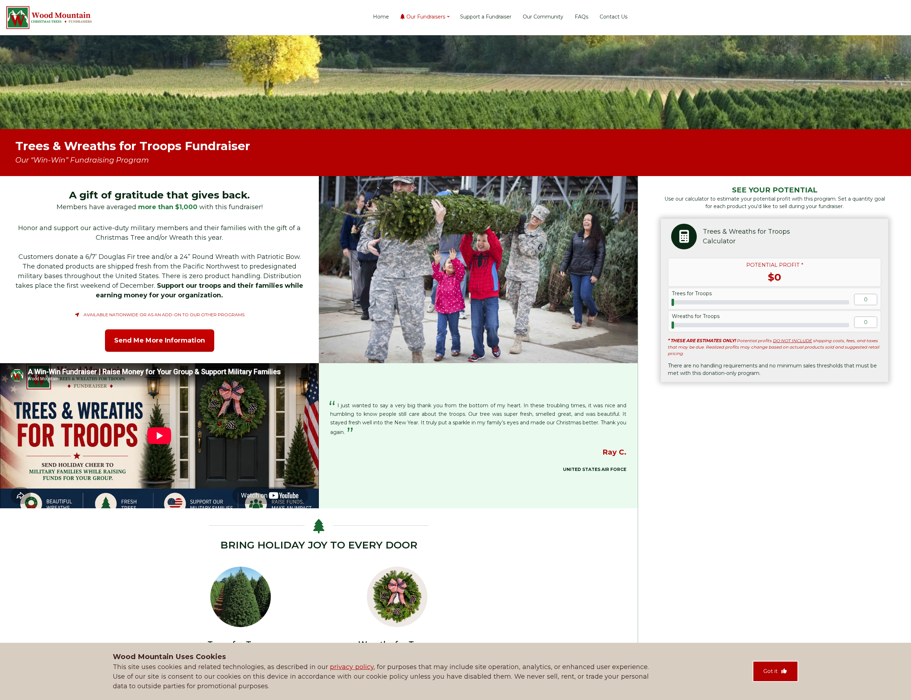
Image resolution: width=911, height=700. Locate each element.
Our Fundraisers (425, 17)
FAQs (581, 17)
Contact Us (613, 17)
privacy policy (351, 667)
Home (381, 17)
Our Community (543, 17)
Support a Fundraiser (485, 17)
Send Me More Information (159, 340)
